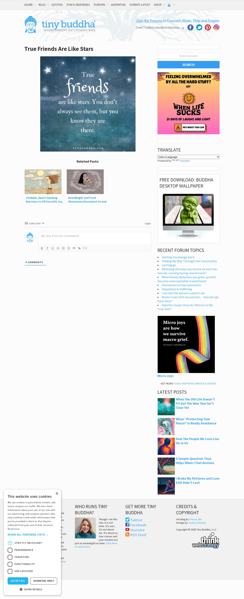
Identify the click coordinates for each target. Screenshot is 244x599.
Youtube (137, 529)
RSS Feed (138, 534)
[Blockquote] (74, 248)
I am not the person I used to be (183, 293)
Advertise (118, 4)
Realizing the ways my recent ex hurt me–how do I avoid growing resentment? (187, 271)
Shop (157, 4)
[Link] (79, 248)
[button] (32, 534)
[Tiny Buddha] (60, 32)
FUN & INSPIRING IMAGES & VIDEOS (195, 383)
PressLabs (195, 519)
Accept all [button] (18, 580)
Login (147, 223)
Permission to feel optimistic (181, 285)
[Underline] (52, 248)
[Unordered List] (68, 248)
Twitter (136, 520)
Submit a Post (140, 4)
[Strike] (58, 248)
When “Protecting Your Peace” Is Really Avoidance (196, 421)
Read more (14, 528)
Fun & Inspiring (78, 4)
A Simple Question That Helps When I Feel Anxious (195, 461)
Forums (99, 4)
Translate (184, 160)
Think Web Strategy (197, 539)
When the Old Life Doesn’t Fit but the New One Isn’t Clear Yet (195, 403)
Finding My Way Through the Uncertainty (189, 261)
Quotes (57, 4)
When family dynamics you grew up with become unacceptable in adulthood (186, 279)
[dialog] (32, 542)
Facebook (138, 524)
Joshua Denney (197, 522)
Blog (42, 4)
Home (28, 4)
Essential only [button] (44, 580)
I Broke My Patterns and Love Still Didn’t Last (197, 480)
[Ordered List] (63, 248)
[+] (85, 248)
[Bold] (42, 248)
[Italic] (47, 248)
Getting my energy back (178, 257)
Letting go (169, 265)
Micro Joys (165, 376)
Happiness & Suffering (177, 289)
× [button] (56, 493)
